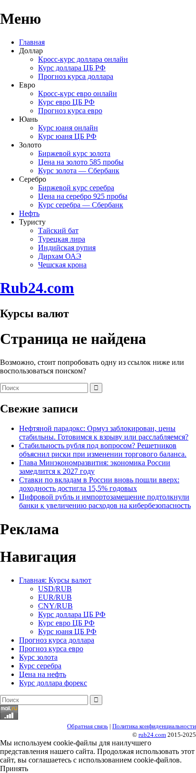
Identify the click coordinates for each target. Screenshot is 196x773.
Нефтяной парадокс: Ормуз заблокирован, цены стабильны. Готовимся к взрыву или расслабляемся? (103, 432)
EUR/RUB (55, 597)
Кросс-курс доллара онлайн (83, 59)
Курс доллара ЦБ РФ (72, 68)
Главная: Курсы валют (55, 580)
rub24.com (152, 734)
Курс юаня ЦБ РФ (67, 136)
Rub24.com (37, 287)
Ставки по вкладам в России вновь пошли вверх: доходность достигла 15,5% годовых (99, 484)
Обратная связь (87, 726)
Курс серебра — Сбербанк (80, 205)
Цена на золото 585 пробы (81, 162)
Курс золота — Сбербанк (78, 170)
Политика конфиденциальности (154, 726)
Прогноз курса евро (70, 111)
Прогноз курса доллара (75, 76)
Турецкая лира (61, 239)
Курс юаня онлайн (68, 128)
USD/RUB (55, 589)
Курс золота (38, 657)
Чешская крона (62, 265)
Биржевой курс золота (74, 153)
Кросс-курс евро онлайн (77, 93)
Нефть (29, 213)
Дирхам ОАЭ (59, 256)
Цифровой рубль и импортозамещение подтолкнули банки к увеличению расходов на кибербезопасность (105, 501)
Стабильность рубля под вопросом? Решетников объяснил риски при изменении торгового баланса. (102, 449)
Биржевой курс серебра (76, 188)
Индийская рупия (67, 248)
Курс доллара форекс (53, 683)
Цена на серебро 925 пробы (82, 196)
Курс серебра (40, 666)
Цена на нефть (42, 674)
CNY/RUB (55, 606)
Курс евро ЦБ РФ (66, 102)
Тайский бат (58, 230)
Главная (32, 42)
